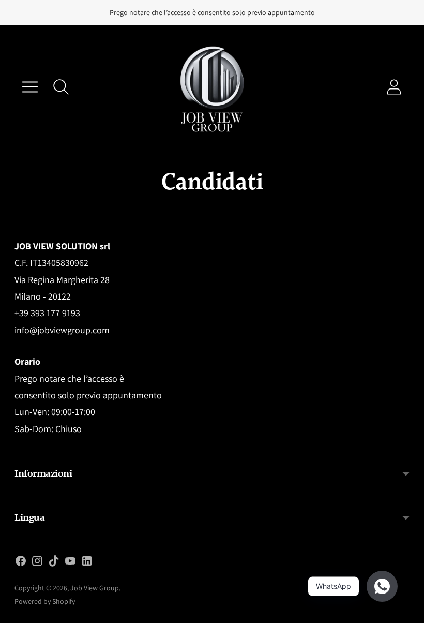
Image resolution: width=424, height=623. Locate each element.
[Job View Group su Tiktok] (54, 563)
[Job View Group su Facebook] (20, 563)
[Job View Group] (212, 87)
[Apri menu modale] (30, 86)
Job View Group (94, 587)
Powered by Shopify (44, 601)
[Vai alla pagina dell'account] (394, 86)
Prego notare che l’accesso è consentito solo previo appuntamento (212, 12)
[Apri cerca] (61, 86)
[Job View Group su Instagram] (37, 563)
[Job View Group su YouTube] (70, 563)
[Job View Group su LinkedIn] (87, 563)
